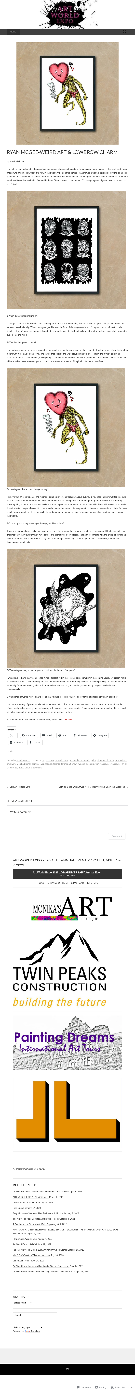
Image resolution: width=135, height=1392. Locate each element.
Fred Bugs (18, 1208)
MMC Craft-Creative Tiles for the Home (31, 1255)
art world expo (61, 760)
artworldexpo (121, 760)
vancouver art (117, 764)
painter (35, 764)
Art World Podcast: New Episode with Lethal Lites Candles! (41, 1191)
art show (50, 760)
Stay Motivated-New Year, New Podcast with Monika (38, 1213)
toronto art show (68, 764)
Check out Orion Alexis (24, 1202)
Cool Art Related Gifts (19, 787)
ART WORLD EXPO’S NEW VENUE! (31, 1197)
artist (94, 760)
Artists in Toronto (105, 760)
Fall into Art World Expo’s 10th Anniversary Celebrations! (40, 1250)
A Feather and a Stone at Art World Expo (32, 1224)
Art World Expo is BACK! (25, 1244)
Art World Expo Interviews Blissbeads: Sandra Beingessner (41, 1266)
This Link (67, 719)
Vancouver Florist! (21, 1260)
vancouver (105, 764)
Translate (35, 1331)
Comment (117, 836)
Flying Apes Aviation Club (25, 1239)
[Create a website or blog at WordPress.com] (67, 1369)
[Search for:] (124, 32)
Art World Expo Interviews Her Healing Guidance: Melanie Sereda (44, 1271)
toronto (56, 764)
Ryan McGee (46, 764)
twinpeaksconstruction (88, 764)
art (43, 760)
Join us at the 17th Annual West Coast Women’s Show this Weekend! (93, 787)
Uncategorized (23, 760)
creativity (11, 764)
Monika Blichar (24, 764)
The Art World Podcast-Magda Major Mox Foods (36, 1219)
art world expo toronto (80, 760)
